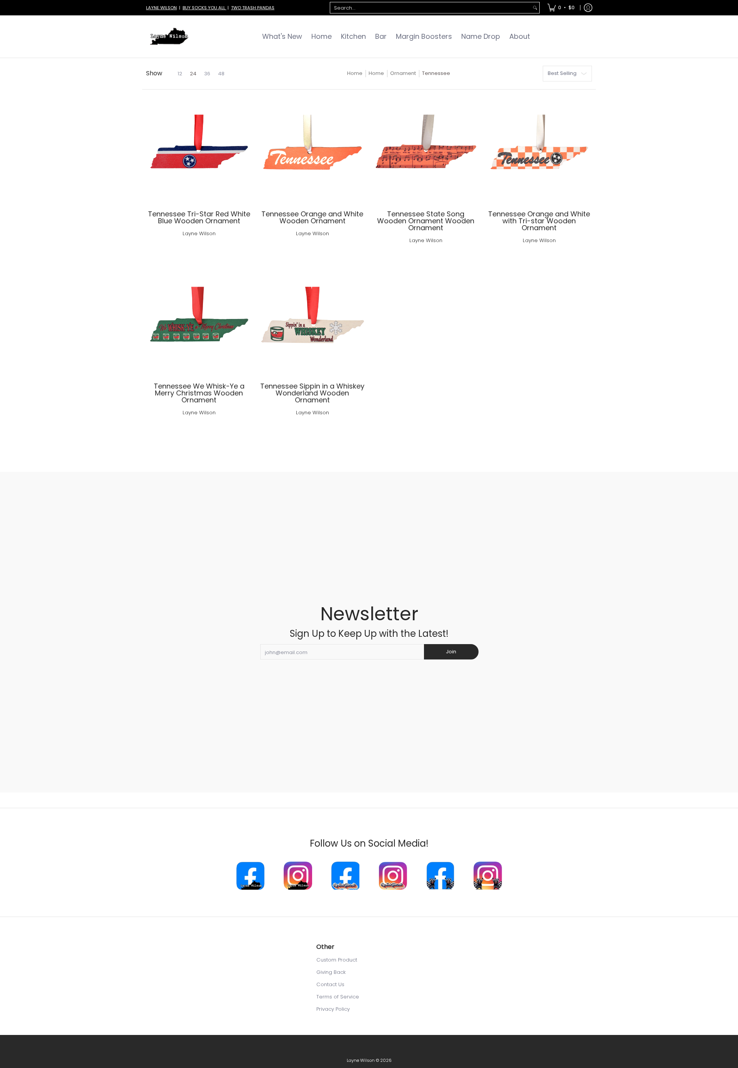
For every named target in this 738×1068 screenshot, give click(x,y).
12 (180, 73)
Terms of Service (337, 996)
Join (451, 651)
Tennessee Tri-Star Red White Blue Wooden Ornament (199, 217)
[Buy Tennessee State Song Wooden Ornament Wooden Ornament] (426, 150)
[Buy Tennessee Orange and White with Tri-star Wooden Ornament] (539, 150)
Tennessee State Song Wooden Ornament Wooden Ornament (425, 221)
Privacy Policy (333, 1009)
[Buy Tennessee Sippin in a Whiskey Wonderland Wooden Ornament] (312, 322)
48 (221, 73)
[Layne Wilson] (169, 36)
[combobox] (430, 7)
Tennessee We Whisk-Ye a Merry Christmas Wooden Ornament (199, 393)
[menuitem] (561, 7)
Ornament (403, 73)
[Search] (535, 7)
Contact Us (330, 984)
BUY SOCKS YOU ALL (204, 8)
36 (207, 73)
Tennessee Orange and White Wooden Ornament (312, 217)
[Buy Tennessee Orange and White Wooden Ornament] (312, 150)
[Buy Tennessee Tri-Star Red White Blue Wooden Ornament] (199, 150)
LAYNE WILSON (161, 8)
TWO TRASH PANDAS (252, 8)
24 (193, 73)
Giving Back (331, 972)
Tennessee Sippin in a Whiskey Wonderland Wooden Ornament (312, 393)
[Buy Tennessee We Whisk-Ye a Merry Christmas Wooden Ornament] (199, 322)
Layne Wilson (199, 233)
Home (354, 73)
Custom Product (336, 959)
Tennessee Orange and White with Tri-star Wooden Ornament (539, 221)
